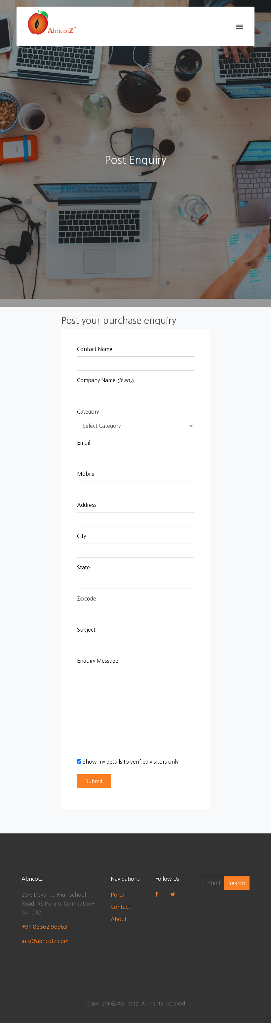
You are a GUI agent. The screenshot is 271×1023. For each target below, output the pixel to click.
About (119, 919)
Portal (118, 894)
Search (236, 883)
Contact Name (94, 349)
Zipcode (86, 598)
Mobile (86, 473)
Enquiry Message (97, 660)
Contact (120, 907)
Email (83, 442)
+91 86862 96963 (44, 926)
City (81, 536)
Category (88, 411)
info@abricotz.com (44, 941)
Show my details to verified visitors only (130, 761)
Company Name (105, 380)
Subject (86, 629)
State (83, 567)
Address (87, 505)
